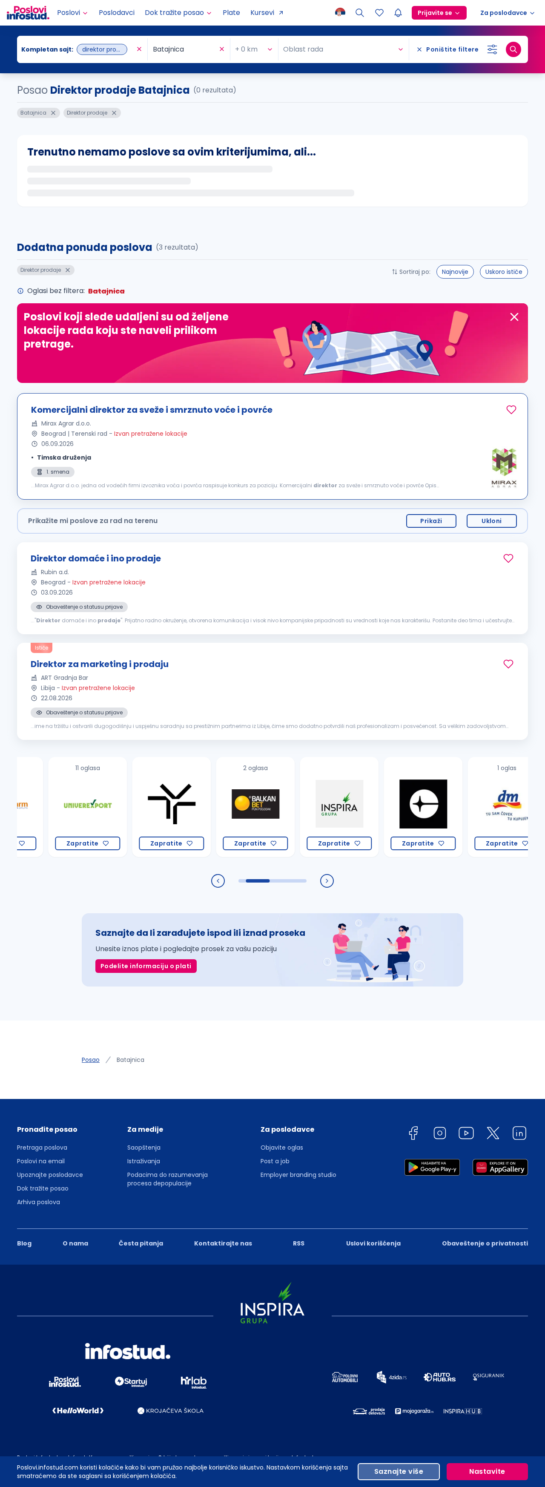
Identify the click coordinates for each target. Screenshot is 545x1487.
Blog (24, 1243)
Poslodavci (117, 12)
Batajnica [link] (130, 1060)
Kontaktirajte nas (223, 1243)
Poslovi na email (41, 1161)
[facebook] (413, 1135)
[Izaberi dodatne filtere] (492, 49)
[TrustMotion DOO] (143, 807)
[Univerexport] (59, 807)
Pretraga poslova (42, 1147)
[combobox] (78, 49)
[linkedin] (519, 1135)
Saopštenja (144, 1147)
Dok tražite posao (43, 1188)
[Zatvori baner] (514, 317)
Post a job (275, 1161)
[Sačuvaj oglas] (511, 410)
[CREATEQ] (395, 807)
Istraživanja (143, 1161)
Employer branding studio (298, 1175)
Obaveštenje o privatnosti (485, 1243)
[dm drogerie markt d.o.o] (479, 807)
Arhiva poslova (38, 1202)
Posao (91, 1060)
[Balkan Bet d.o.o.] (227, 807)
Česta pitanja (141, 1243)
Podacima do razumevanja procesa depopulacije (167, 1179)
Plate (231, 12)
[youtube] (466, 1135)
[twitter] (493, 1135)
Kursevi (262, 12)
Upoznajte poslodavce (50, 1175)
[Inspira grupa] (311, 807)
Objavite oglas (282, 1147)
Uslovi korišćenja (373, 1243)
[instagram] (439, 1135)
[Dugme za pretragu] (513, 49)
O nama (75, 1243)
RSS (298, 1243)
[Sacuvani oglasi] (379, 13)
